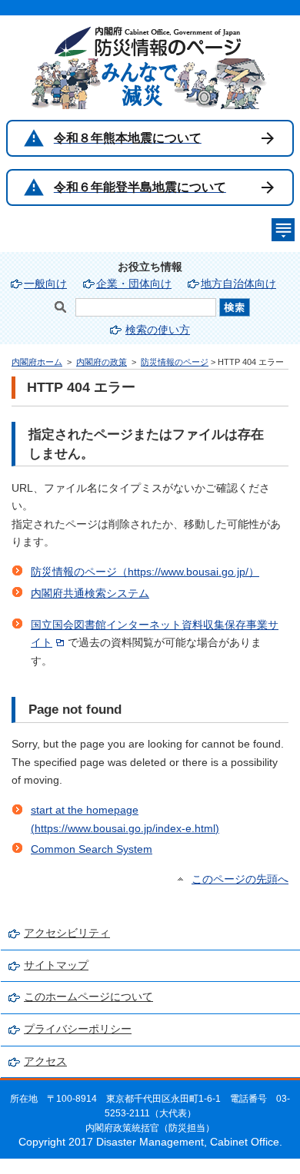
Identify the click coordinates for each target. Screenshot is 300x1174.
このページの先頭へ (240, 879)
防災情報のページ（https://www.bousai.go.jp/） (145, 572)
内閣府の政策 (101, 361)
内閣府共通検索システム (90, 593)
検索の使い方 (157, 330)
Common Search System (91, 849)
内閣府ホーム (37, 361)
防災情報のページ (174, 361)
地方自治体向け (238, 284)
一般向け (45, 284)
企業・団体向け (134, 284)
